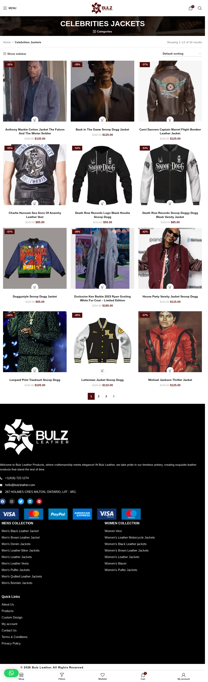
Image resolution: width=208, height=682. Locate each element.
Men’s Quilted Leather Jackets (22, 576)
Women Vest (113, 531)
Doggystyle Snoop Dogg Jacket (35, 296)
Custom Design (12, 617)
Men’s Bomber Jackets (17, 583)
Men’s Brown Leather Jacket (21, 537)
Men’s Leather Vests (15, 563)
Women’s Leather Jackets (122, 557)
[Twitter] (21, 501)
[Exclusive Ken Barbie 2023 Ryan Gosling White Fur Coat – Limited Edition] (102, 258)
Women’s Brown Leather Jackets (127, 550)
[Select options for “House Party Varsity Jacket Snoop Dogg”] (170, 287)
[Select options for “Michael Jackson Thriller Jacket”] (170, 370)
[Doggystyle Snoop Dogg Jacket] (35, 258)
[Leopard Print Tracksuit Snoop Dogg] (35, 341)
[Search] (200, 8)
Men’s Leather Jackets (17, 557)
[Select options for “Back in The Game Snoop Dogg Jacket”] (102, 120)
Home (7, 42)
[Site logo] (102, 8)
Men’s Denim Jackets (16, 544)
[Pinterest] (39, 501)
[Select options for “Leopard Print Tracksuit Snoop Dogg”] (34, 370)
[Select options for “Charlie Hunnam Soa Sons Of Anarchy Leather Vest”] (34, 203)
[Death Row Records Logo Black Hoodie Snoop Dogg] (102, 174)
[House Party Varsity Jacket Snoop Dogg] (170, 258)
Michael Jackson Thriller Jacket (170, 379)
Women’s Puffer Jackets (121, 570)
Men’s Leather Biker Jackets (21, 550)
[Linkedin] (30, 501)
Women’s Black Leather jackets (126, 544)
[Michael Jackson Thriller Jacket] (170, 341)
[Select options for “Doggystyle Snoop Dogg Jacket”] (34, 287)
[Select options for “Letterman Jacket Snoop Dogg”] (102, 370)
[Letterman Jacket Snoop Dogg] (102, 341)
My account (9, 624)
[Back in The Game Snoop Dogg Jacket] (102, 91)
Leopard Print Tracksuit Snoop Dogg (35, 379)
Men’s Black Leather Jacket (20, 531)
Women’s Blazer (116, 563)
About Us (8, 604)
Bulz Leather (41, 667)
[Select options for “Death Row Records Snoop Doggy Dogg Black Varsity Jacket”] (170, 203)
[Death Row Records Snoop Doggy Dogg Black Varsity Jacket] (170, 174)
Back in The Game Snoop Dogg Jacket (102, 129)
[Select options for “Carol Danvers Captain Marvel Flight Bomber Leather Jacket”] (170, 120)
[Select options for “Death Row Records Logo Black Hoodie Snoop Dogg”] (102, 203)
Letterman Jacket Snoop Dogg (102, 379)
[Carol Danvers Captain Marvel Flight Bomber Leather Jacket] (170, 91)
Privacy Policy (11, 643)
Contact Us (9, 630)
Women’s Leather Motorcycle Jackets (130, 537)
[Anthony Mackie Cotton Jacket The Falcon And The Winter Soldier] (35, 91)
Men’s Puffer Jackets (16, 570)
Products (8, 611)
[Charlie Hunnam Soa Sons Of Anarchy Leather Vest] (35, 174)
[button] (11, 673)
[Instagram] (12, 501)
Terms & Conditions (15, 637)
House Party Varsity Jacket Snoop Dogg (170, 296)
